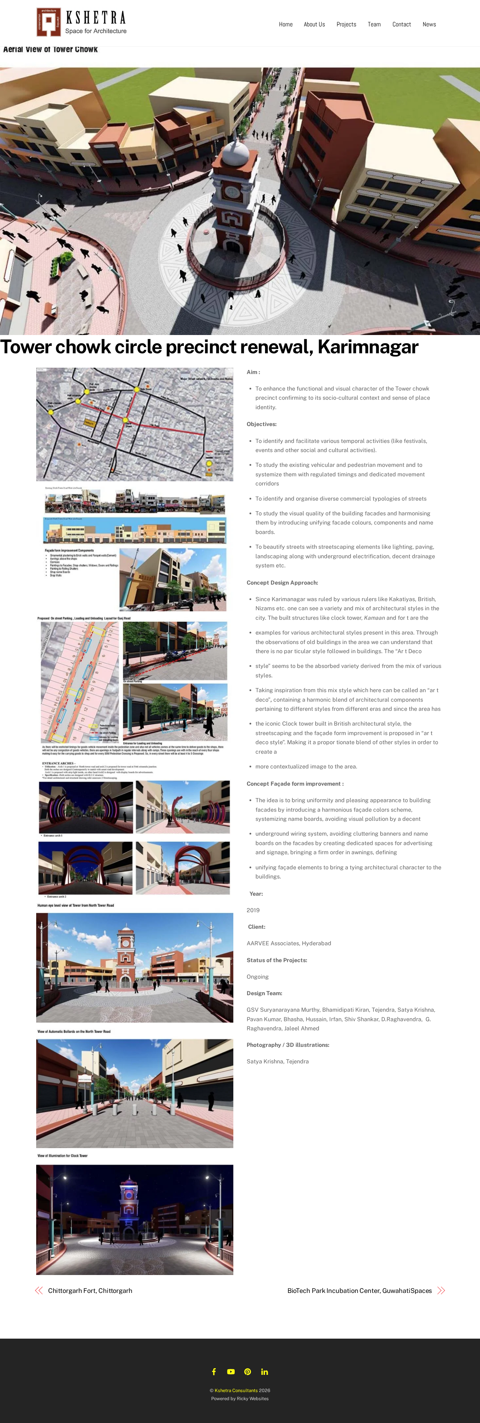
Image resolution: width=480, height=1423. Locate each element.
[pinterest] (248, 1370)
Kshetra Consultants (236, 1390)
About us (314, 24)
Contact (402, 24)
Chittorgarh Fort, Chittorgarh (90, 1290)
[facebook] (214, 1370)
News (429, 24)
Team (374, 24)
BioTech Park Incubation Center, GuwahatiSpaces (359, 1290)
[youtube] (231, 1370)
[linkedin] (265, 1370)
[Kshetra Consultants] (82, 33)
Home (286, 24)
